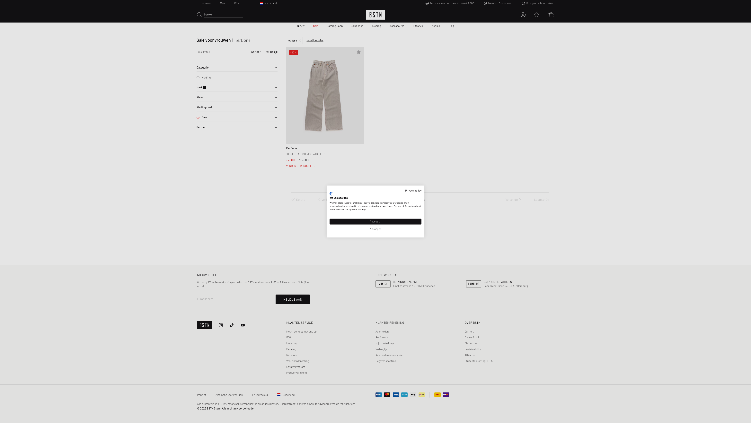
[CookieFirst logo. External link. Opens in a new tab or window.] (331, 193)
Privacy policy (413, 190)
